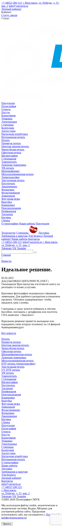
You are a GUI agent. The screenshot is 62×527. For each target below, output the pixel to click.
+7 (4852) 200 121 (11, 2)
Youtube (21, 248)
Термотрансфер (10, 177)
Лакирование (9, 186)
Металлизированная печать (17, 174)
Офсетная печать (11, 152)
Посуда (5, 112)
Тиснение (7, 214)
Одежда (6, 109)
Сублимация (8, 158)
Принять (7, 524)
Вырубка (6, 201)
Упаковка (6, 118)
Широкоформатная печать (16, 354)
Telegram (6, 248)
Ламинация (8, 195)
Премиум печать (11, 143)
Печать (5, 140)
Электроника (9, 121)
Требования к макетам (14, 235)
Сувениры (7, 124)
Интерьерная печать (13, 137)
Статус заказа (9, 15)
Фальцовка (7, 189)
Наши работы (27, 223)
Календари (7, 127)
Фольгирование (10, 192)
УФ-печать (7, 168)
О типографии (9, 223)
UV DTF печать (10, 369)
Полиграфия (8, 106)
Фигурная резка (10, 198)
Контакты (34, 239)
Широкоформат (10, 171)
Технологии (8, 232)
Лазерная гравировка (13, 164)
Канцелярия (8, 115)
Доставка (43, 232)
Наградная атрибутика (14, 134)
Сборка (5, 220)
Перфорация (8, 211)
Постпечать (8, 183)
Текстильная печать (12, 180)
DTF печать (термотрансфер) (18, 363)
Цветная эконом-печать (15, 146)
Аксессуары (8, 130)
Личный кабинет (11, 9)
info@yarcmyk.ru (18, 5)
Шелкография (9, 155)
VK (14, 248)
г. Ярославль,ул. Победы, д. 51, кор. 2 (15, 492)
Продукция (8, 103)
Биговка (6, 217)
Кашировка (8, 205)
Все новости (8, 333)
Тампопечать (9, 161)
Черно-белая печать (12, 149)
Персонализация (11, 208)
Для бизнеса (35, 235)
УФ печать (7, 372)
